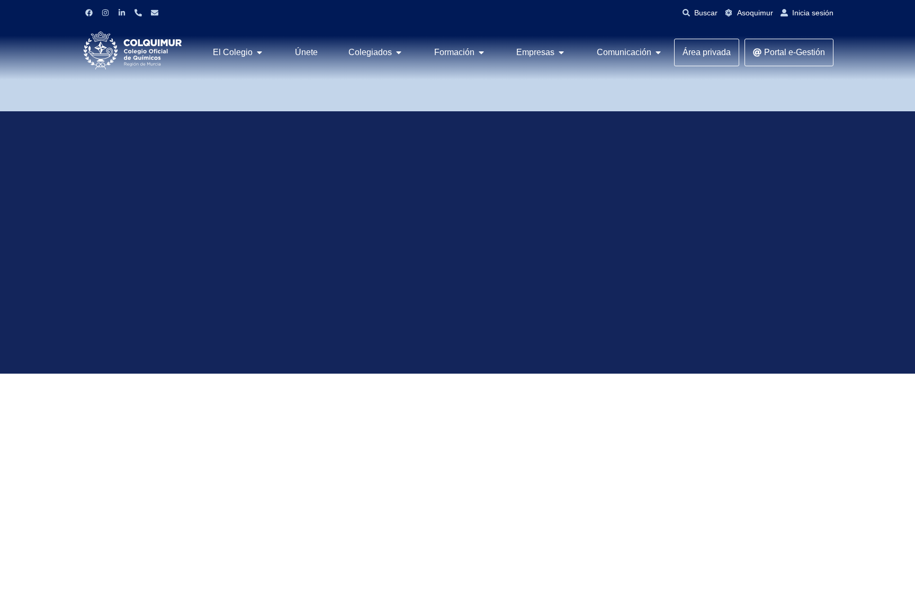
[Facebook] (89, 12)
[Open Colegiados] (398, 52)
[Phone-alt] (138, 12)
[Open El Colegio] (259, 52)
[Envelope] (154, 12)
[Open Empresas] (561, 52)
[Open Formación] (481, 52)
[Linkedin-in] (121, 12)
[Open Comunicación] (658, 52)
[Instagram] (105, 12)
